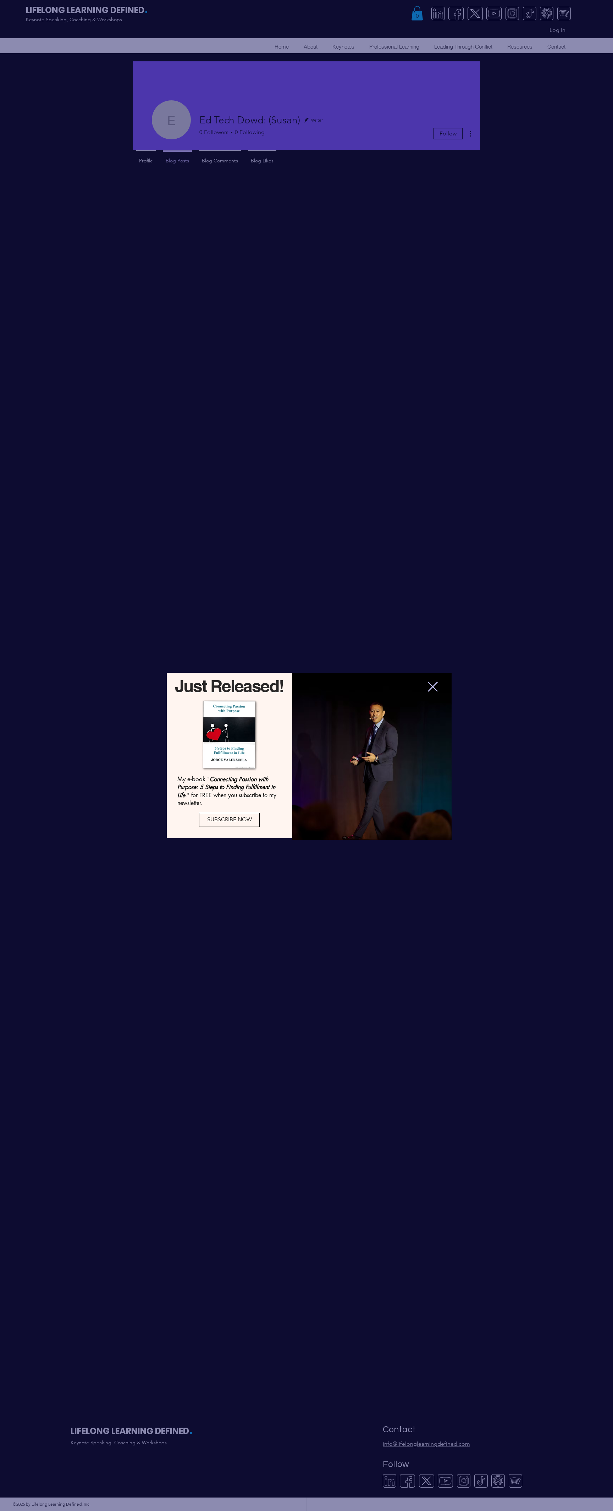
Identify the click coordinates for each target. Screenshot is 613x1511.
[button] (433, 686)
